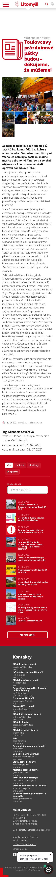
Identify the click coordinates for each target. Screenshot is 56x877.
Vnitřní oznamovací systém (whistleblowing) (25, 838)
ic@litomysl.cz (19, 675)
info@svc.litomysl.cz (21, 788)
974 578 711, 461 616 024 (23, 695)
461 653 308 (18, 743)
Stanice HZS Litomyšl (23, 706)
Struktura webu (20, 848)
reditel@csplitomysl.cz (22, 799)
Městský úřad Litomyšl (24, 664)
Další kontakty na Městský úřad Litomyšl (31, 829)
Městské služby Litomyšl (25, 730)
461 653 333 (18, 669)
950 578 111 (18, 711)
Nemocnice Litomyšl (23, 698)
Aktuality (46, 37)
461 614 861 (18, 801)
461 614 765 (18, 775)
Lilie (15, 738)
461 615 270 (18, 791)
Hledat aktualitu (14, 484)
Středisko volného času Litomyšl (29, 785)
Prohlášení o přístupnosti (24, 844)
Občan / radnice (31, 37)
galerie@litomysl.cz (21, 772)
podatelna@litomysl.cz (22, 667)
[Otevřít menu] (6, 5)
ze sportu (12, 471)
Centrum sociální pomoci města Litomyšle (29, 794)
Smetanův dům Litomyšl (25, 777)
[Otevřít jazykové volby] (52, 4)
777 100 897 (18, 759)
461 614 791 (18, 735)
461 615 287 (18, 751)
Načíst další (27, 635)
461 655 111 (18, 703)
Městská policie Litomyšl (25, 680)
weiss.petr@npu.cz (21, 765)
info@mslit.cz (18, 733)
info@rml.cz (18, 749)
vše (9, 465)
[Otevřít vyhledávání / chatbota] (47, 4)
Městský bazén (21, 722)
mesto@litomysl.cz (28, 823)
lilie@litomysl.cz (19, 741)
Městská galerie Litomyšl (26, 769)
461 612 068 (18, 719)
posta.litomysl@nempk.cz (23, 701)
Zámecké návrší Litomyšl (26, 753)
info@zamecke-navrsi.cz (23, 757)
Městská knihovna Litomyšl (27, 714)
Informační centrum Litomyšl (28, 672)
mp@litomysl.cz (19, 683)
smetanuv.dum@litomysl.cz (24, 780)
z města (19, 465)
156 (14, 685)
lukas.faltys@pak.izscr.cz (23, 709)
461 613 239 (18, 783)
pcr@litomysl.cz (19, 693)
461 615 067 (18, 767)
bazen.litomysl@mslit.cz (23, 725)
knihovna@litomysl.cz (22, 717)
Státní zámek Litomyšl (24, 761)
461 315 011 (18, 727)
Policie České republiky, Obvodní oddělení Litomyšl (29, 689)
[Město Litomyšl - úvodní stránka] (26, 4)
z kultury (34, 465)
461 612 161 (18, 677)
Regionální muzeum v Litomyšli (29, 746)
